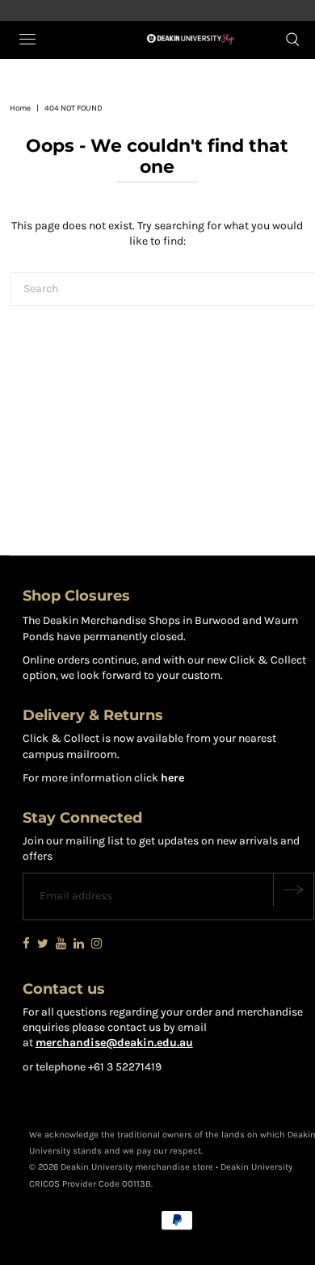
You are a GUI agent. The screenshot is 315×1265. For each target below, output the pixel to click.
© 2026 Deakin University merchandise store (121, 1167)
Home (20, 108)
